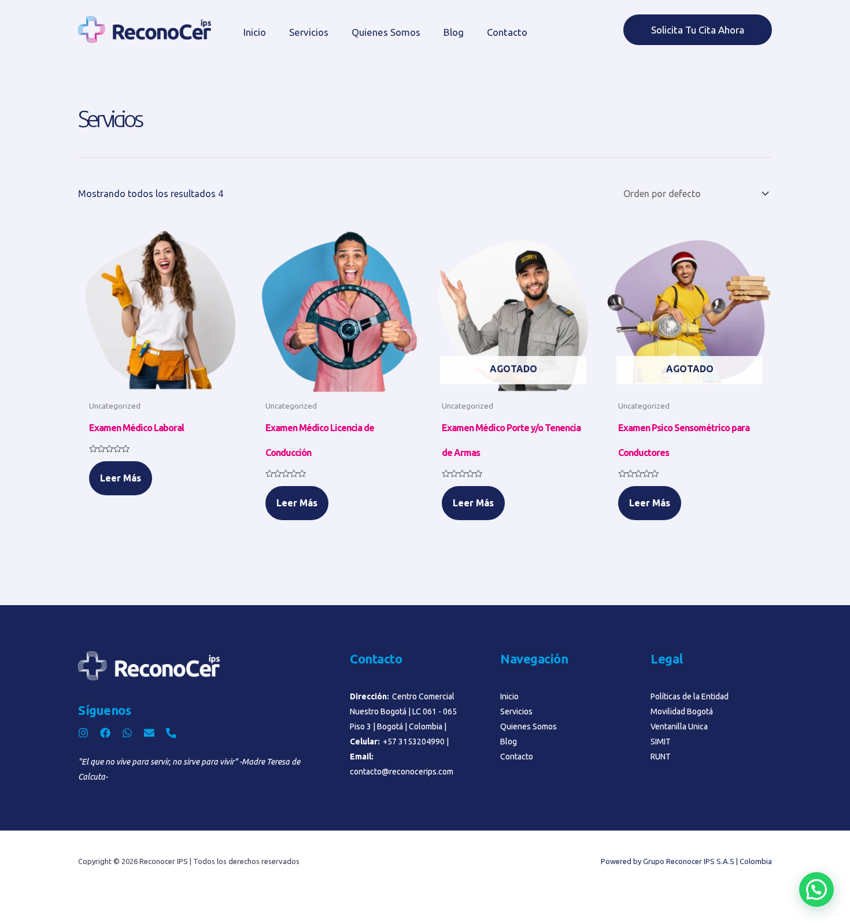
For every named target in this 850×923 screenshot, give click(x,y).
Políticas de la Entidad (690, 696)
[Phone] (171, 733)
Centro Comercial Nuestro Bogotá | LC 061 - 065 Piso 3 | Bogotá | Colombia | (403, 711)
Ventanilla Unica (679, 726)
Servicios (308, 32)
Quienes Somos (386, 32)
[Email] (149, 733)
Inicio (254, 32)
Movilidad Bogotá (682, 711)
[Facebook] (105, 733)
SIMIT (661, 741)
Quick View (161, 383)
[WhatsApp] (127, 733)
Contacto (507, 32)
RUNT (661, 756)
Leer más (120, 478)
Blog (454, 32)
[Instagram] (83, 733)
